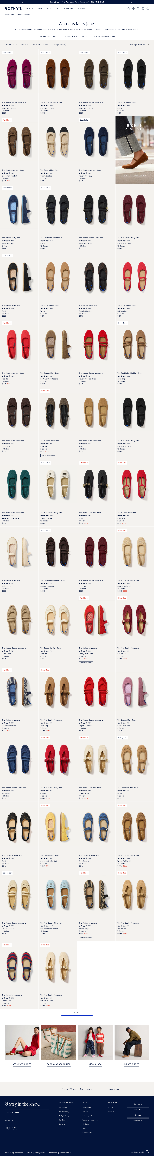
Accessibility (87, 1132)
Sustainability (64, 1112)
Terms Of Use (52, 1153)
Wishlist (111, 1112)
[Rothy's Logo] (13, 8)
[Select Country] (133, 8)
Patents (29, 1153)
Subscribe (10, 1120)
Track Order (138, 1109)
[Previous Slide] (23, 2)
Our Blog (62, 1120)
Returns (85, 1112)
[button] (29, 8)
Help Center (87, 1108)
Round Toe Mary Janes (104, 37)
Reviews (62, 1124)
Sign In (110, 1108)
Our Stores (63, 1108)
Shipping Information (90, 1116)
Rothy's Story (64, 1116)
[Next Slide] (131, 2)
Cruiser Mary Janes (48, 37)
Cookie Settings (65, 1153)
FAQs (84, 1128)
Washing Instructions (90, 1120)
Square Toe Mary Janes (76, 37)
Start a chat (138, 1104)
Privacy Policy (40, 1153)
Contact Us (138, 1121)
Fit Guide (86, 1124)
